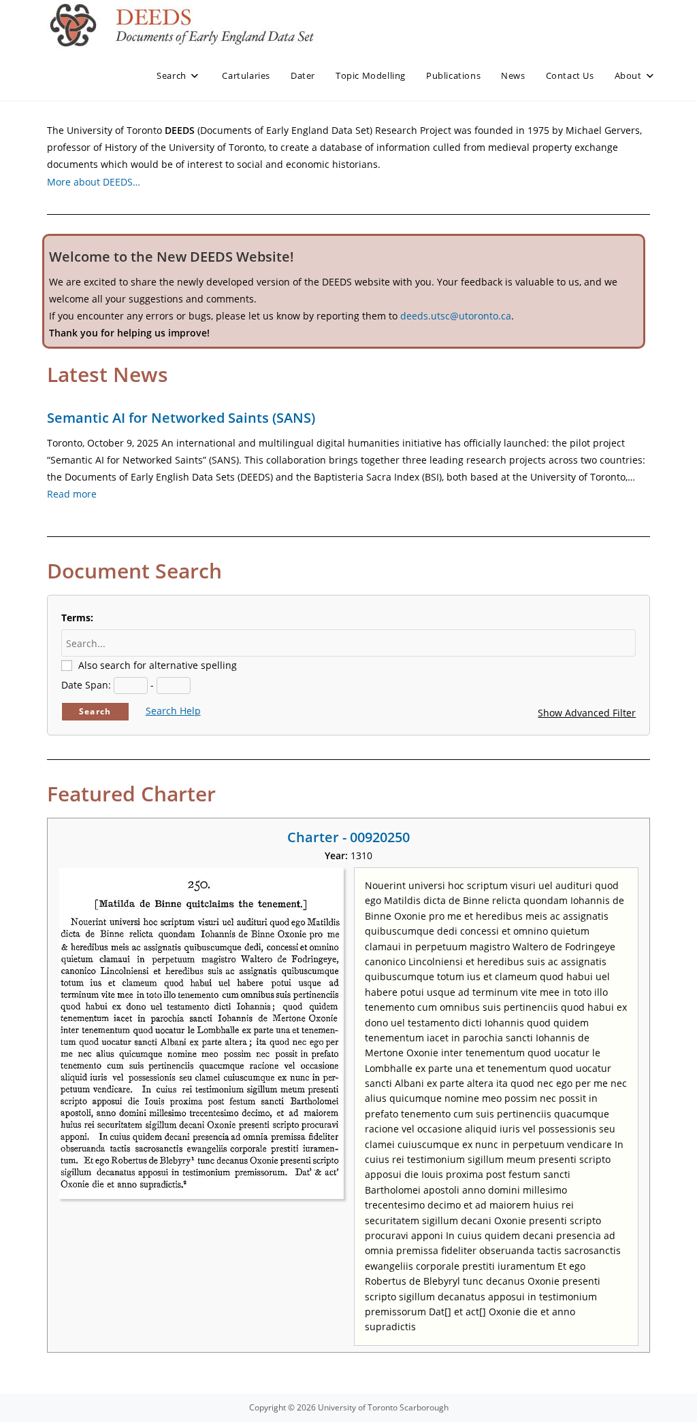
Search (95, 711)
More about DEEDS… (93, 181)
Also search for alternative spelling (157, 665)
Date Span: (86, 684)
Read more (72, 493)
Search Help (173, 710)
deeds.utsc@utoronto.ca (455, 315)
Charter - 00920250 (348, 837)
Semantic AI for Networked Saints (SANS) (181, 418)
